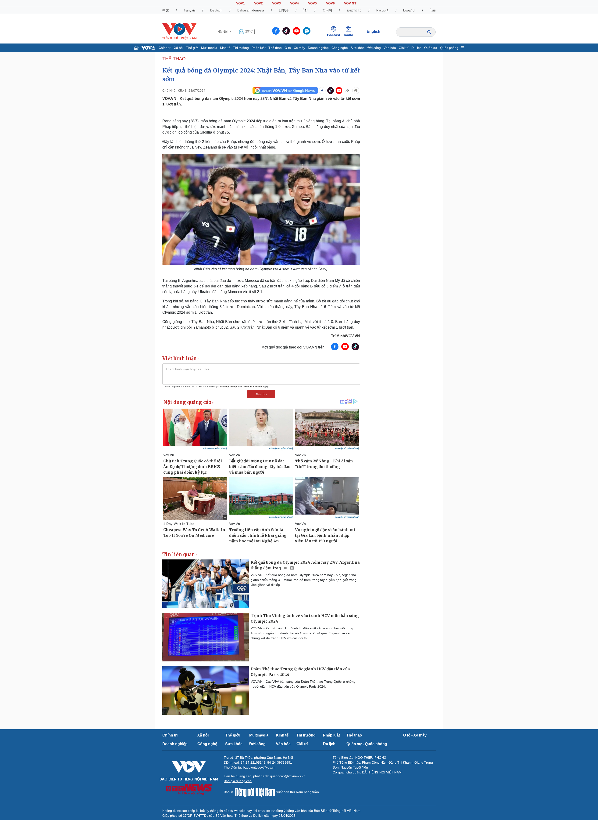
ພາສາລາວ (354, 10)
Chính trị (165, 48)
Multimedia (209, 48)
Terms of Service (252, 386)
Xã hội (178, 48)
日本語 (283, 10)
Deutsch (216, 10)
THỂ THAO (174, 58)
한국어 (327, 10)
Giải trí (404, 48)
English (373, 31)
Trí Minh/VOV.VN (345, 336)
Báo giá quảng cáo (238, 781)
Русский (382, 10)
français (190, 10)
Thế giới (192, 48)
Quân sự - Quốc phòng (441, 48)
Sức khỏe (358, 48)
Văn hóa (390, 48)
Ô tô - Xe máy (295, 48)
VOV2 (258, 3)
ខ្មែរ (305, 10)
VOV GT (350, 3)
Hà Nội (222, 31)
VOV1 (240, 3)
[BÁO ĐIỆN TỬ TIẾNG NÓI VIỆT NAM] (179, 31)
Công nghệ (339, 48)
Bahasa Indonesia (250, 10)
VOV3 (276, 3)
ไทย (433, 10)
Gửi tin (261, 394)
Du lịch (416, 48)
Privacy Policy (228, 386)
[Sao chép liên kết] (347, 90)
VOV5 (312, 3)
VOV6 (330, 3)
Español (409, 10)
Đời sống (374, 48)
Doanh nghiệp (318, 48)
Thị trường (241, 48)
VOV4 (294, 3)
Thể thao (275, 48)
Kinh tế (225, 48)
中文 (165, 10)
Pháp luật (259, 48)
